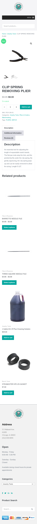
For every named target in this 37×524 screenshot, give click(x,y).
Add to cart (26, 107)
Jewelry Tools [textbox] (18, 484)
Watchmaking (6, 117)
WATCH (14, 120)
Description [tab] (8, 128)
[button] (29, 17)
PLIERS (8, 120)
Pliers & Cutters (25, 115)
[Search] (32, 509)
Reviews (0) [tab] (8, 138)
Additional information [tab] (13, 133)
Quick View (18, 210)
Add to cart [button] (8, 337)
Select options (9, 227)
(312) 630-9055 (7, 438)
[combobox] (18, 484)
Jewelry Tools (11, 34)
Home (4, 34)
